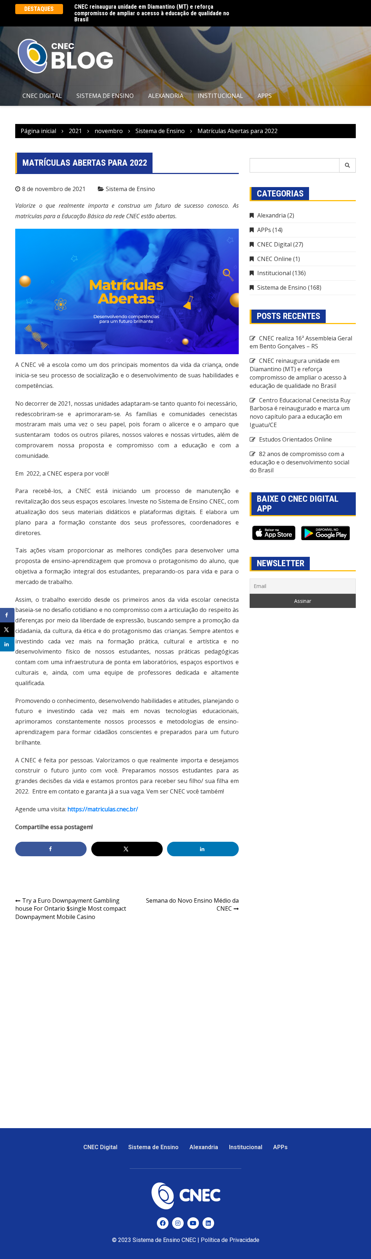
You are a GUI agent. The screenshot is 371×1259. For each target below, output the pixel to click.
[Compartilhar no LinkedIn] (202, 849)
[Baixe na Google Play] (325, 532)
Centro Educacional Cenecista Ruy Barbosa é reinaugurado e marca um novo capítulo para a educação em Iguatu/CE (300, 412)
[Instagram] (178, 1223)
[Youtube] (193, 1223)
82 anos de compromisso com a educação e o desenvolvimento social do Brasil (299, 462)
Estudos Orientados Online (295, 439)
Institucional (220, 96)
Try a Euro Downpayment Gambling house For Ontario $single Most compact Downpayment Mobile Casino (70, 908)
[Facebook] (162, 1223)
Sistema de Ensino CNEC (164, 1240)
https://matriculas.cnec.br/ (102, 809)
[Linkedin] (208, 1223)
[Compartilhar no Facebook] (51, 849)
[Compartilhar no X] (127, 849)
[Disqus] (127, 1020)
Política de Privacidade (230, 1240)
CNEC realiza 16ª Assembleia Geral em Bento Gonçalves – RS (301, 342)
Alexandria (165, 96)
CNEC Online (274, 259)
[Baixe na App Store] (273, 532)
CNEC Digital (42, 96)
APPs (265, 96)
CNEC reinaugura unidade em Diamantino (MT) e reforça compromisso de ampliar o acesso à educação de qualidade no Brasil (151, 13)
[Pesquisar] (347, 165)
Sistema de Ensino (105, 96)
